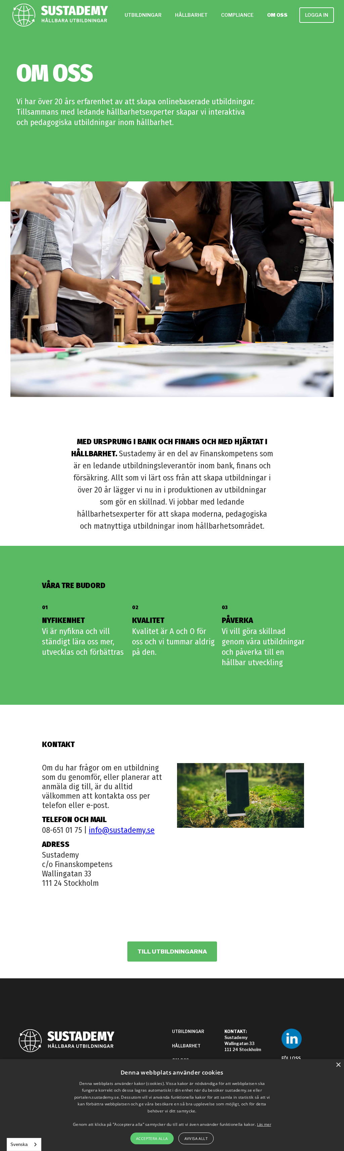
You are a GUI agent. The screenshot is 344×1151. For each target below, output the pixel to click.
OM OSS (277, 15)
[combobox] (24, 1144)
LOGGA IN (316, 15)
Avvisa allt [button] (196, 1138)
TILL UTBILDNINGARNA (172, 951)
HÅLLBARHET (191, 15)
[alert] (172, 1105)
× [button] (338, 1065)
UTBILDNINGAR (143, 15)
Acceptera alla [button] (152, 1138)
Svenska (19, 1144)
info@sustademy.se (122, 830)
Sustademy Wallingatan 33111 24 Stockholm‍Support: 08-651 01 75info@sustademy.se (244, 1052)
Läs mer (264, 1124)
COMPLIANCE (237, 15)
